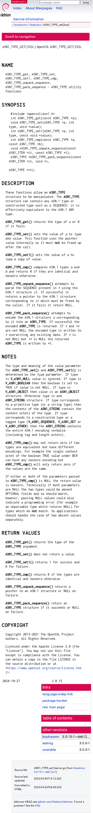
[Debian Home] (5, 8)
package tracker (54, 701)
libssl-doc (35, 24)
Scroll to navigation (20, 37)
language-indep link (57, 694)
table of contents (57, 718)
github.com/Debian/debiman (55, 801)
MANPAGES (19, 1)
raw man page (53, 707)
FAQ (59, 8)
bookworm (20, 24)
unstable (49, 750)
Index (17, 8)
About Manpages (39, 8)
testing (47, 743)
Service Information (28, 19)
